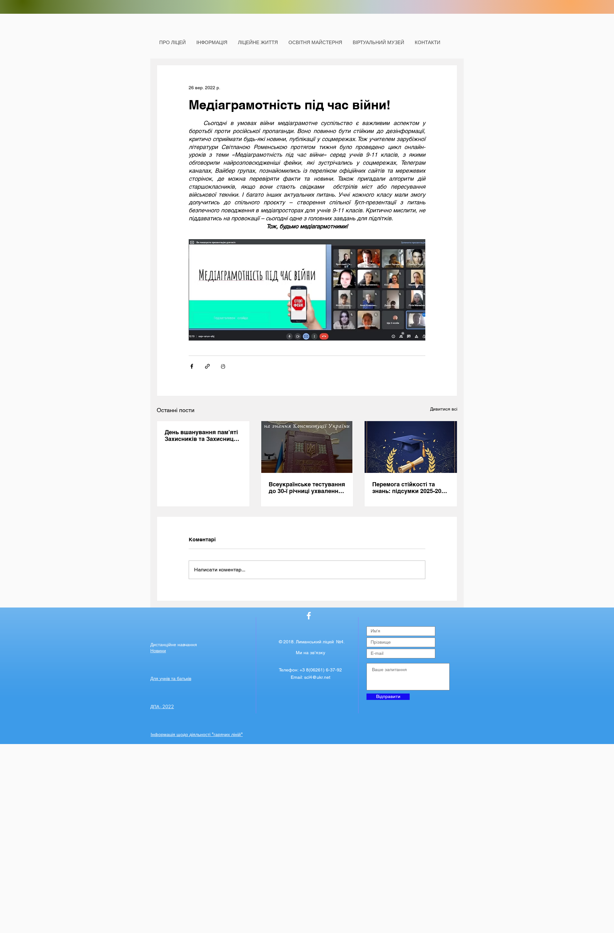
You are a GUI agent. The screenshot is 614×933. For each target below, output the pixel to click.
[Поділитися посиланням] (207, 366)
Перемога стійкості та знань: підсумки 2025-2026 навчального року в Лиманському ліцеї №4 (410, 487)
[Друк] (223, 366)
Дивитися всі (443, 409)
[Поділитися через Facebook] (192, 366)
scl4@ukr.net (317, 677)
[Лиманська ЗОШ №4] (309, 616)
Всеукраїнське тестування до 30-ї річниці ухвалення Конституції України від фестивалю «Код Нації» (307, 487)
